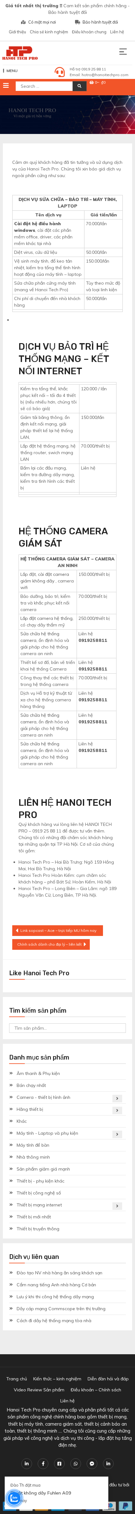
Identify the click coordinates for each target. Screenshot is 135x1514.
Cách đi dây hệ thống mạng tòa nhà (54, 1320)
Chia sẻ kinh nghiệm (49, 31)
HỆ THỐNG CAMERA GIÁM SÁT (55, 559)
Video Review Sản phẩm (39, 1390)
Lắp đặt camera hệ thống (46, 618)
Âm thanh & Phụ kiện (38, 1073)
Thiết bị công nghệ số (39, 1193)
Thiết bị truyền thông (38, 1229)
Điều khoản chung (89, 31)
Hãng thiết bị (30, 1109)
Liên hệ (117, 31)
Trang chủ (16, 1379)
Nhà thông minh (33, 1157)
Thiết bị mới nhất (34, 1217)
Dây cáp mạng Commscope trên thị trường (61, 1308)
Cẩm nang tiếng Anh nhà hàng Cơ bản (56, 1285)
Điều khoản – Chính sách (96, 1390)
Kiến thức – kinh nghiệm (57, 1379)
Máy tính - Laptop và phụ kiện (47, 1133)
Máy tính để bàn (33, 1145)
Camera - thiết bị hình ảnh (43, 1097)
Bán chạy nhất (31, 1085)
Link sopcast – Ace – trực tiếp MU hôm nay (58, 930)
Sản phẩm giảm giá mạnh (43, 1169)
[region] (67, 114)
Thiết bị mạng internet (39, 1205)
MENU (12, 70)
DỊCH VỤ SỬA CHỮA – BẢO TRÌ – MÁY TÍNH (67, 199)
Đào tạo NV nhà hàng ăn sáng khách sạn (59, 1273)
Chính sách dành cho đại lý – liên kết (49, 944)
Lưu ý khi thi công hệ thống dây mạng (55, 1297)
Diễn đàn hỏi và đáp (108, 1379)
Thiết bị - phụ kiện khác (40, 1181)
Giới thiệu (17, 31)
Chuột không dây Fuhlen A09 (40, 1493)
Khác (22, 1121)
